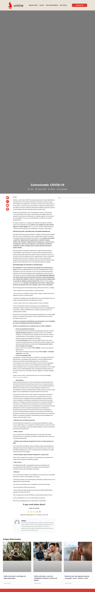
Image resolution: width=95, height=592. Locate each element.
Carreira (41, 5)
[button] (7, 197)
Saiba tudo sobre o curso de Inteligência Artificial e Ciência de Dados (45, 578)
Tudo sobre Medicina (52, 5)
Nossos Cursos (33, 5)
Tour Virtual (63, 5)
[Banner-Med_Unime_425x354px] (73, 198)
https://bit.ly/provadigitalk (20, 377)
